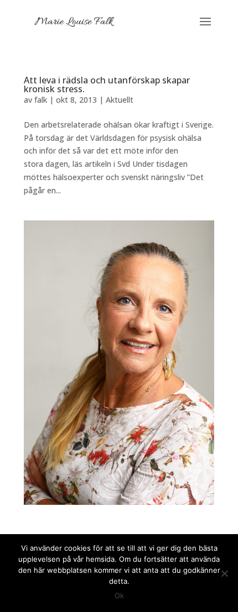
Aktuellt (119, 99)
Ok (119, 595)
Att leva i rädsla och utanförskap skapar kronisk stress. (107, 84)
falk (40, 99)
